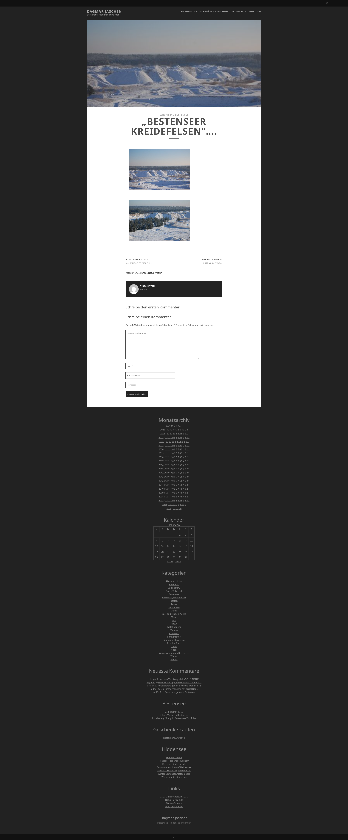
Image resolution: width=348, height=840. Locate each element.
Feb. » (178, 561)
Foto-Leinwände (205, 11)
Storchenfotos (174, 643)
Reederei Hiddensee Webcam (174, 760)
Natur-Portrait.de (174, 799)
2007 (161, 500)
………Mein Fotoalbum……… (174, 796)
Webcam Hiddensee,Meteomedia (174, 770)
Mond (174, 617)
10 (171, 429)
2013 (161, 476)
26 (156, 557)
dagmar (144, 289)
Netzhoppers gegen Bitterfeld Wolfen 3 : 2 (179, 682)
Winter (174, 659)
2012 (161, 480)
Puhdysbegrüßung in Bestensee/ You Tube (174, 718)
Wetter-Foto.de (174, 803)
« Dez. (170, 561)
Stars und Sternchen (174, 639)
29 (174, 557)
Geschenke (222, 11)
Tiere (174, 646)
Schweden (174, 633)
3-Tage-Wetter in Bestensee (174, 714)
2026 (168, 425)
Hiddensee (174, 607)
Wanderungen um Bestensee (174, 653)
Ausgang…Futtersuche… (139, 263)
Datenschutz (239, 11)
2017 (161, 461)
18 (191, 545)
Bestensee (182, 114)
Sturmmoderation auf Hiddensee (174, 767)
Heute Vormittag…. (212, 263)
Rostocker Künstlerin (174, 737)
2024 (162, 433)
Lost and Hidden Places (174, 613)
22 (174, 551)
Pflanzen (174, 630)
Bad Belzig (174, 584)
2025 (162, 429)
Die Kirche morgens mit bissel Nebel (179, 688)
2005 (169, 508)
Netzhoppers (174, 626)
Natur (151, 272)
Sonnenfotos (174, 636)
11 (171, 433)
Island (174, 610)
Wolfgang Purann (174, 806)
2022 (161, 441)
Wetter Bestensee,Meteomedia (174, 773)
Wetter (158, 272)
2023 (161, 437)
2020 (161, 449)
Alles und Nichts (174, 581)
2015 (161, 469)
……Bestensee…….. (174, 711)
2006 (164, 504)
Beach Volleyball (174, 591)
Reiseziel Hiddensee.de (174, 764)
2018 (161, 457)
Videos (174, 649)
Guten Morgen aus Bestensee (180, 692)
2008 (161, 496)
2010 (161, 488)
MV (174, 620)
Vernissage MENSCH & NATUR (183, 679)
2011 (161, 484)
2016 (161, 465)
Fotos (174, 604)
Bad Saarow (174, 587)
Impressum (255, 11)
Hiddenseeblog (174, 757)
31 (185, 557)
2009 (161, 492)
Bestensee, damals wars (174, 597)
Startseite (186, 11)
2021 (161, 445)
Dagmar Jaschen (104, 11)
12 (168, 429)
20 (162, 551)
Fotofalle (174, 600)
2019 (161, 453)
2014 (161, 472)
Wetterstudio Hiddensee (174, 777)
